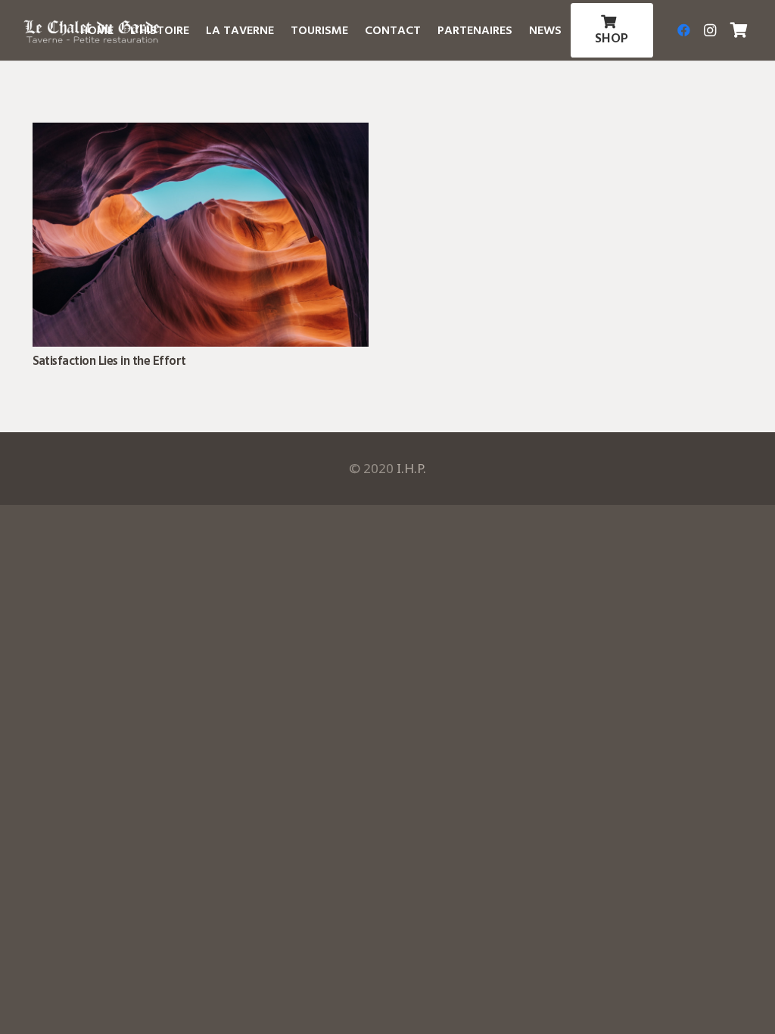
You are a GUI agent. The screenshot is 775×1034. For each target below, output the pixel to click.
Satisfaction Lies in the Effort (109, 361)
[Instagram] (710, 30)
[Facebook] (684, 30)
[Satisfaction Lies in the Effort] (201, 133)
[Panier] (739, 30)
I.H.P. (411, 468)
